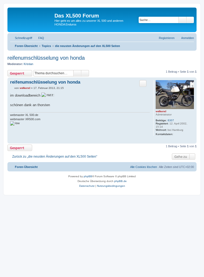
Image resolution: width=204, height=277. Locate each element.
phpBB (88, 176)
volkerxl (161, 111)
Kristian (28, 64)
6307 (171, 120)
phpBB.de (120, 181)
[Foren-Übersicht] (31, 17)
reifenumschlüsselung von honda (46, 58)
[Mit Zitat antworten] (142, 83)
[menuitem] (38, 38)
